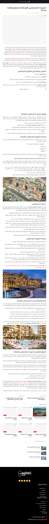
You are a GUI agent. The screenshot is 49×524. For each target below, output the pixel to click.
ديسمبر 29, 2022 (28, 420)
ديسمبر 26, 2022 (13, 420)
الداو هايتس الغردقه (26, 390)
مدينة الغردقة (27, 119)
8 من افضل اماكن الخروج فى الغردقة (41, 435)
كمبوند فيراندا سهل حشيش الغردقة (17, 265)
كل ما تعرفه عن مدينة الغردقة (22, 383)
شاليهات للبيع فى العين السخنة (14, 54)
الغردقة (37, 13)
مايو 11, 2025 (44, 419)
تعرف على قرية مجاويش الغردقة (26, 418)
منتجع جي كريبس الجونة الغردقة (26, 435)
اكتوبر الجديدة (28, 60)
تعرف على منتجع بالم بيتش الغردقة (11, 418)
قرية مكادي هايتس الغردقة (41, 418)
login (38, 441)
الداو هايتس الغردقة (34, 390)
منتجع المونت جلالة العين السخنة (34, 452)
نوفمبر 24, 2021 (43, 13)
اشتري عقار (17, 51)
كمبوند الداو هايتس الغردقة (8, 390)
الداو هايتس (40, 390)
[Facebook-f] (29, 481)
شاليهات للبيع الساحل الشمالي (27, 52)
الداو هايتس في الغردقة (18, 390)
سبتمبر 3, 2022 (44, 437)
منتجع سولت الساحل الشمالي (34, 457)
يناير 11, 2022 (29, 437)
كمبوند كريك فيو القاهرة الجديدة (33, 447)
